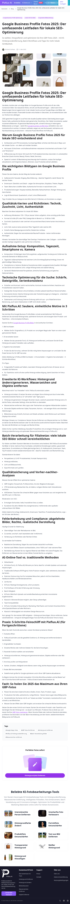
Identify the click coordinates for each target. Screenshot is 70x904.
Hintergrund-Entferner (26, 879)
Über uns (57, 874)
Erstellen (17, 3)
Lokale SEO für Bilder (30, 18)
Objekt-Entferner (24, 894)
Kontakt (38, 877)
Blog (12, 9)
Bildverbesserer (24, 886)
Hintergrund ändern (25, 882)
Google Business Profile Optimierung (12, 18)
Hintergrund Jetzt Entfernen (35, 775)
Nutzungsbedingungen (61, 880)
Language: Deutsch (8, 894)
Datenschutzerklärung (61, 877)
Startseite (4, 9)
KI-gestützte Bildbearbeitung (45, 18)
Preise (47, 3)
